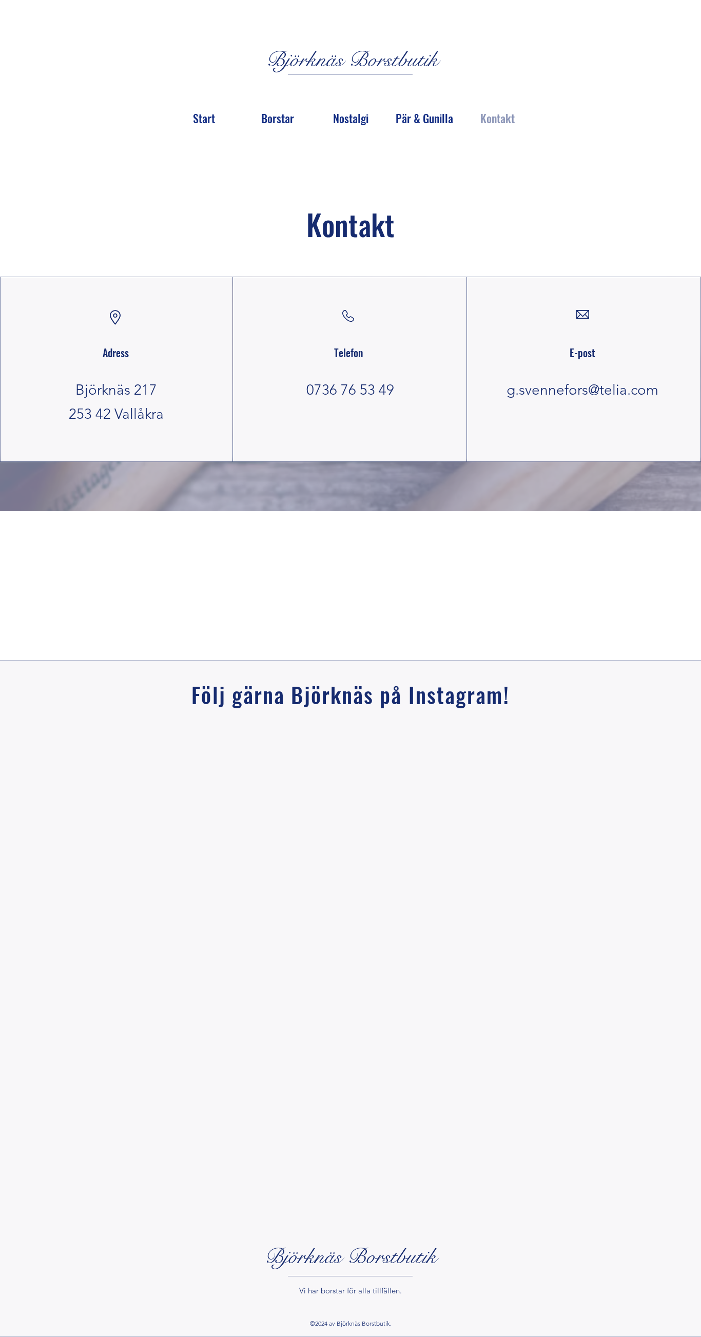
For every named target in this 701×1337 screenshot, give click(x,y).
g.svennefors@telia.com (582, 389)
